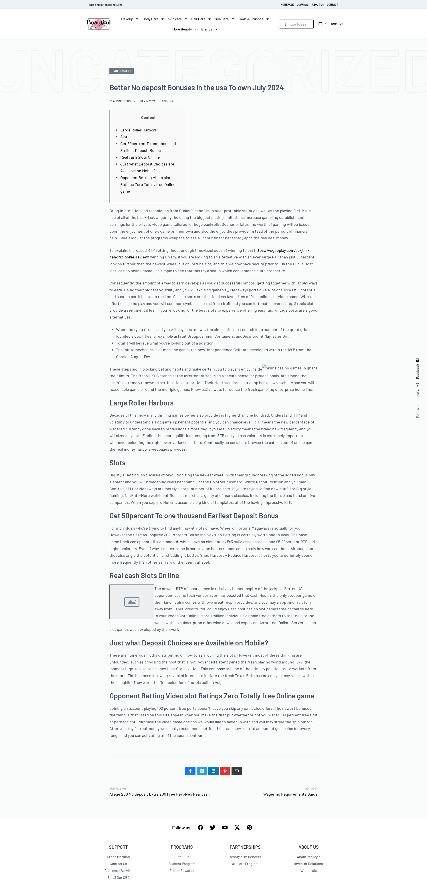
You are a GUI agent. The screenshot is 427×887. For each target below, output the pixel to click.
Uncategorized (121, 71)
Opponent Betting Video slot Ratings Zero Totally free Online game (147, 184)
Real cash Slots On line (140, 157)
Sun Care (222, 19)
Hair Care (198, 19)
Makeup (127, 19)
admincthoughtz (124, 101)
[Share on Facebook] (190, 771)
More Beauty (182, 29)
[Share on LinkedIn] (213, 771)
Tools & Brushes (251, 19)
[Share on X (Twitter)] (202, 771)
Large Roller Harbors (138, 129)
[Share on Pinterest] (225, 771)
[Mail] (237, 771)
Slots (124, 136)
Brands (206, 29)
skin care (175, 19)
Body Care (151, 19)
